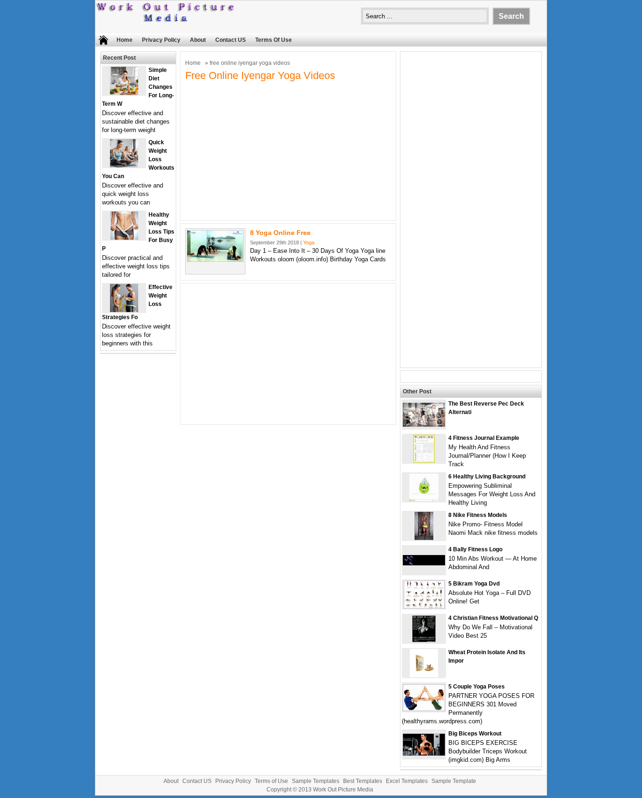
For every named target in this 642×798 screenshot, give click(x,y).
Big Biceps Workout (474, 733)
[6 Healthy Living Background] (424, 499)
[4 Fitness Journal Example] (424, 460)
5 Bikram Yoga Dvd (474, 583)
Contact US (230, 40)
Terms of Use (273, 40)
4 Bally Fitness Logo (475, 549)
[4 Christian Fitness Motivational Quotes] (424, 640)
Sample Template (453, 781)
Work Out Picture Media (343, 789)
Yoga (308, 242)
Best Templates (362, 781)
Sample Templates (315, 781)
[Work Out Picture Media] (165, 19)
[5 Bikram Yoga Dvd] (424, 606)
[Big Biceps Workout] (424, 753)
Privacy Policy (161, 40)
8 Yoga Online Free (280, 232)
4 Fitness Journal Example (483, 438)
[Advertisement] (288, 150)
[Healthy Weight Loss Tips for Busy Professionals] (124, 237)
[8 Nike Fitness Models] (424, 537)
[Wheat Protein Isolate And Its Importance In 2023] (424, 675)
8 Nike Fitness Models (477, 515)
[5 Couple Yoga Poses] (424, 708)
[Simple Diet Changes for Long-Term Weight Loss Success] (124, 92)
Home (125, 40)
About (198, 40)
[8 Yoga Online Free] (215, 259)
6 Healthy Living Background (486, 476)
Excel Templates (407, 781)
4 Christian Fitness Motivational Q (493, 618)
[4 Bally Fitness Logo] (424, 563)
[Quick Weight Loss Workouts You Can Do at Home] (124, 165)
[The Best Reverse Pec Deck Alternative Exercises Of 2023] (424, 424)
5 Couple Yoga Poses (476, 686)
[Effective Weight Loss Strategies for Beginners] (124, 309)
